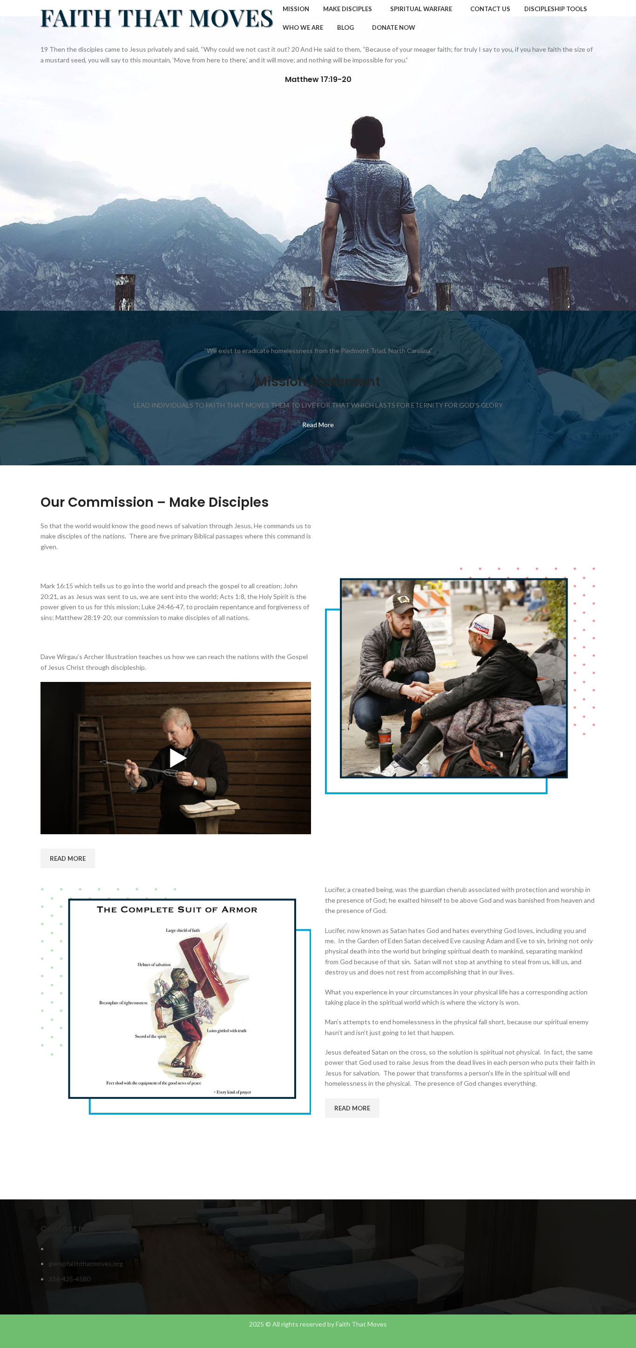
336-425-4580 (69, 1279)
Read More (318, 425)
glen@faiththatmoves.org (85, 1263)
